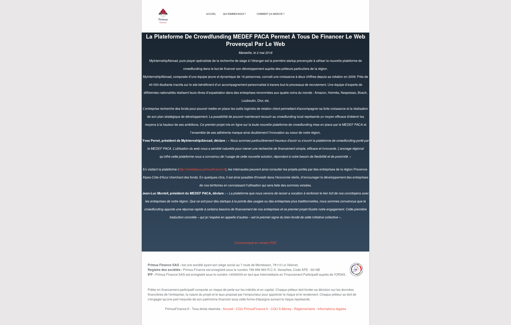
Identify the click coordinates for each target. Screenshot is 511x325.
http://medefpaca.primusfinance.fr (202, 169)
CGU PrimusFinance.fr (252, 308)
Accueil (211, 14)
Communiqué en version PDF (256, 242)
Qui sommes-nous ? (232, 14)
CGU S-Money (281, 308)
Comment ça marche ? (268, 14)
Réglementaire (304, 308)
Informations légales (332, 308)
